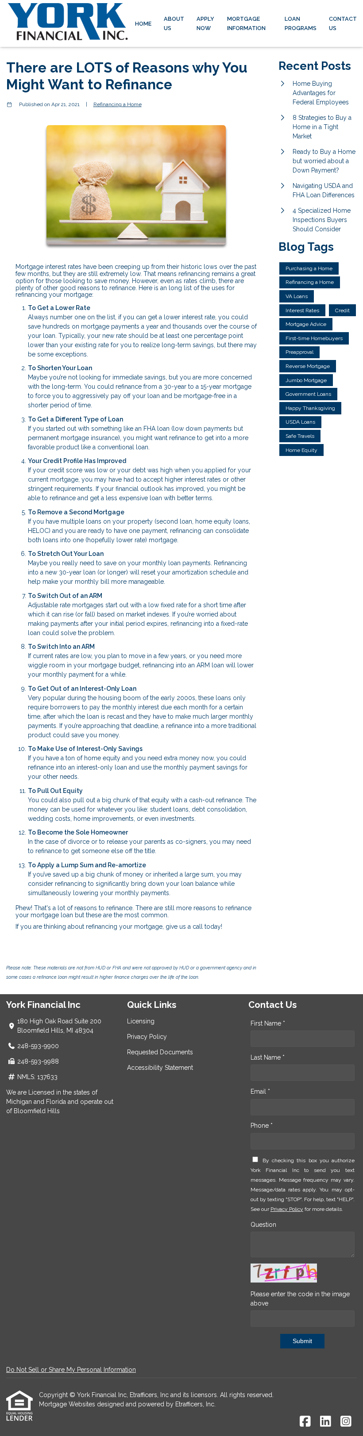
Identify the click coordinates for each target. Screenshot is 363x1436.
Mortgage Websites (68, 1404)
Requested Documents (160, 1052)
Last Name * (268, 1057)
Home (143, 23)
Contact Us (343, 23)
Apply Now (205, 23)
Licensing (140, 1021)
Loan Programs (301, 23)
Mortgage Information (246, 23)
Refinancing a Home (117, 104)
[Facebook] (305, 1421)
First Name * (268, 1023)
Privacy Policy (147, 1036)
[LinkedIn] (325, 1421)
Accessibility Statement (160, 1067)
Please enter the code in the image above (300, 1298)
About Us (174, 23)
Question (263, 1224)
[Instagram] (346, 1421)
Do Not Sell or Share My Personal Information (71, 1369)
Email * (260, 1091)
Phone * (262, 1125)
